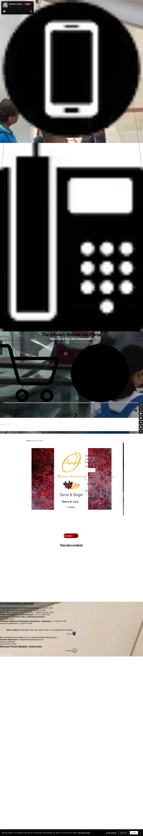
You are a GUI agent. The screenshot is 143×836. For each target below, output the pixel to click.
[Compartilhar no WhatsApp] (94, 491)
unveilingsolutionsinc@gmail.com (16, 637)
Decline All (123, 833)
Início (28, 441)
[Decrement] (86, 470)
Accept (134, 833)
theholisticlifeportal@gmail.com (44, 637)
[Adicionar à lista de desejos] (112, 477)
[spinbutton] (90, 470)
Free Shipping (90, 462)
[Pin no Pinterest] (90, 491)
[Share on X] (98, 491)
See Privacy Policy (84, 833)
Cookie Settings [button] (111, 833)
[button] (141, 404)
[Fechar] (140, 832)
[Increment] (93, 470)
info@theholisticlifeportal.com (31, 640)
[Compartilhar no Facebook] (86, 491)
